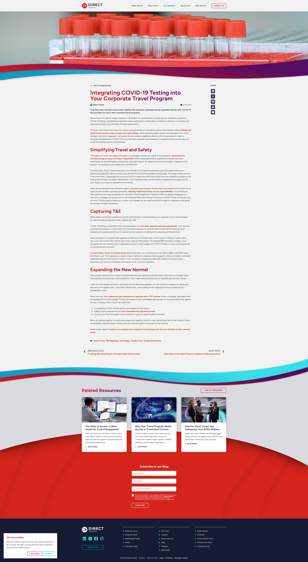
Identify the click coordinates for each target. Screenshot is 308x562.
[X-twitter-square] (90, 538)
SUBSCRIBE (140, 505)
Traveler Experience (152, 341)
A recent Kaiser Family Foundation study (108, 253)
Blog (163, 542)
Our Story (165, 531)
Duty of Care (99, 341)
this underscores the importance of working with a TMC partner (132, 296)
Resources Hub (167, 538)
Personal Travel (131, 535)
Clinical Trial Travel (204, 542)
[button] (213, 91)
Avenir (127, 542)
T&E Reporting (112, 341)
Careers (164, 535)
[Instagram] (101, 538)
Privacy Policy (168, 496)
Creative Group (203, 546)
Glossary (164, 546)
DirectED (200, 535)
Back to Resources (102, 86)
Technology (124, 341)
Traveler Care (136, 341)
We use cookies (15, 537)
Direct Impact (202, 531)
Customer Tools (131, 546)
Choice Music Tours (205, 538)
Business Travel (131, 531)
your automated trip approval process (138, 311)
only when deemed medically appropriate (158, 226)
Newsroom (165, 550)
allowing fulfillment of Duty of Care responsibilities (150, 191)
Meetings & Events (132, 538)
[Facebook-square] (96, 538)
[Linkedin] (84, 538)
